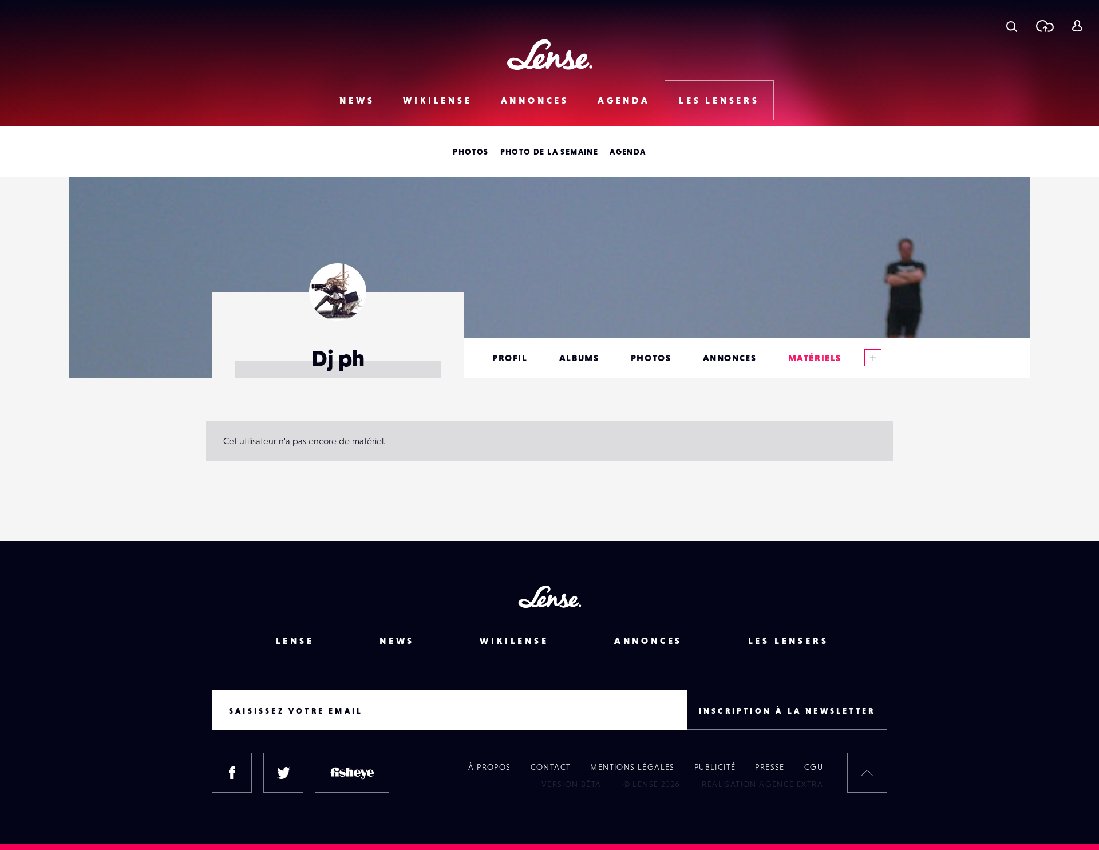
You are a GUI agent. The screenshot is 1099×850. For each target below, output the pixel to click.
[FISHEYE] (352, 773)
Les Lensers (719, 100)
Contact (551, 767)
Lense (295, 640)
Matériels (814, 358)
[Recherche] (1011, 26)
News (356, 100)
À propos (489, 767)
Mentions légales (632, 767)
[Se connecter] (1077, 26)
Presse (769, 767)
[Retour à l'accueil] (549, 54)
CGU (813, 767)
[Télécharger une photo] (1044, 26)
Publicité (715, 767)
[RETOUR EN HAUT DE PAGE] (867, 773)
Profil (510, 358)
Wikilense (437, 100)
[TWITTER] (283, 773)
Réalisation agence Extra (762, 784)
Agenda (624, 100)
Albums (579, 358)
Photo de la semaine (549, 151)
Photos (470, 151)
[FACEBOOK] (232, 773)
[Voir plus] (873, 358)
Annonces (535, 100)
